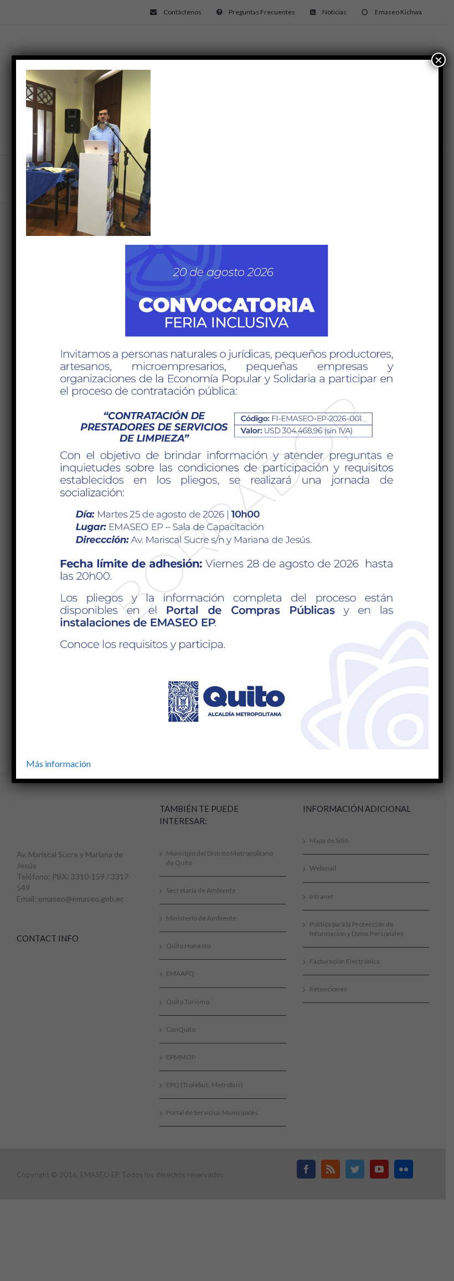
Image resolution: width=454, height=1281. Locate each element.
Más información (58, 763)
